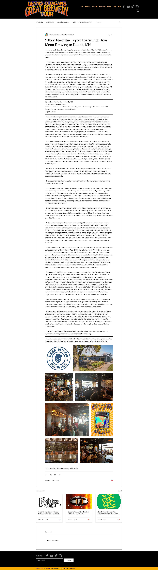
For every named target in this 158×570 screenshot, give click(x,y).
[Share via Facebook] (46, 475)
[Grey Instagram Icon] (137, 6)
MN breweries (74, 468)
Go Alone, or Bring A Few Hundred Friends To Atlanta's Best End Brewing (108, 513)
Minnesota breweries (63, 468)
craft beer (50, 22)
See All (120, 490)
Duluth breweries (50, 468)
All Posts (39, 22)
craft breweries (63, 22)
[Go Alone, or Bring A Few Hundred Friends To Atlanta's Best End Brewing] (108, 501)
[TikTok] (133, 6)
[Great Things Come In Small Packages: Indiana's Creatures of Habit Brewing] (49, 501)
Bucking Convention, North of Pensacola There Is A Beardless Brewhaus (78, 513)
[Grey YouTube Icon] (128, 6)
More (98, 22)
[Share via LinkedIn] (55, 475)
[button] (138, 11)
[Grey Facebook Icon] (124, 6)
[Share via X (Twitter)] (50, 475)
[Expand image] (58, 358)
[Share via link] (59, 475)
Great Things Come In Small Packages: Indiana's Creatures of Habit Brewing (49, 513)
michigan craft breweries (82, 22)
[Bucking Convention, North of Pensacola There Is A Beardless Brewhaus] (79, 501)
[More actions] (112, 35)
